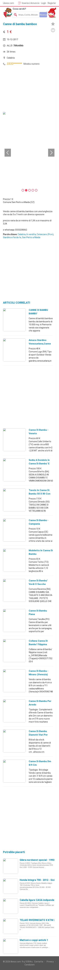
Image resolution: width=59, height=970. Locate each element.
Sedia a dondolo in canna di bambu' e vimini (39, 463)
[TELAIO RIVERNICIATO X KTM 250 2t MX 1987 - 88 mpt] (10, 926)
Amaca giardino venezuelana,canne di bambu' (40, 344)
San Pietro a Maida (31, 237)
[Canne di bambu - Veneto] (14, 439)
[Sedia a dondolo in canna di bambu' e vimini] (14, 469)
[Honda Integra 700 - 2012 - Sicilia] (10, 886)
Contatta (38, 961)
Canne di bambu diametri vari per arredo (38, 735)
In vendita (31, 234)
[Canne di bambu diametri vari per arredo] (14, 741)
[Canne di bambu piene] (14, 620)
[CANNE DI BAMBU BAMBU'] (14, 319)
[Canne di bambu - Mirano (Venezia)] (14, 680)
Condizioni (29, 964)
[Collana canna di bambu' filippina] (14, 650)
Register (52, 3)
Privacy (50, 961)
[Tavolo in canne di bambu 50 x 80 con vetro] (14, 500)
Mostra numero (31, 64)
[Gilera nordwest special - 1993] (10, 866)
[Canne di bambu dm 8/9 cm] (14, 771)
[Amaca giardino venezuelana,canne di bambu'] (14, 350)
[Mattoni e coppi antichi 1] (10, 946)
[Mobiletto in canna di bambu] (14, 560)
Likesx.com (8, 3)
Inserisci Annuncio (30, 3)
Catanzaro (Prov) (45, 234)
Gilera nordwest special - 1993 (37, 860)
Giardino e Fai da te (12, 237)
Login (43, 3)
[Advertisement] (25, 89)
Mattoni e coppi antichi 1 (34, 940)
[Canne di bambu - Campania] (14, 530)
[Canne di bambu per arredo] (14, 711)
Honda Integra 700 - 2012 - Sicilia (38, 880)
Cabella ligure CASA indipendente (39, 900)
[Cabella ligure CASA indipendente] (10, 906)
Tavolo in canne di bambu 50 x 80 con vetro (39, 494)
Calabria (22, 234)
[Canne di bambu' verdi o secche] (14, 590)
